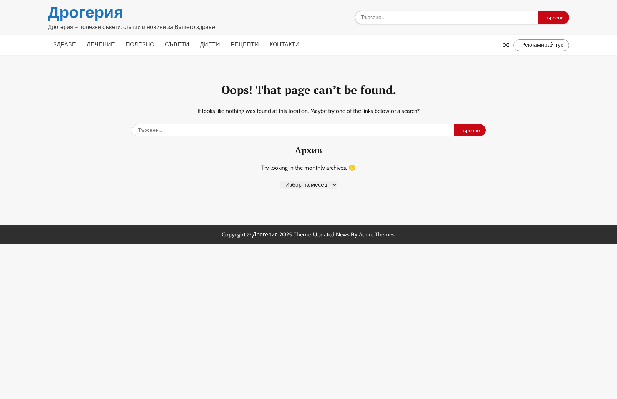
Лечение (101, 44)
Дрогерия (85, 12)
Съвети (177, 44)
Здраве (64, 44)
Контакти (285, 44)
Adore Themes (377, 234)
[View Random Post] (506, 45)
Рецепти (245, 44)
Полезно (140, 44)
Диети (210, 44)
